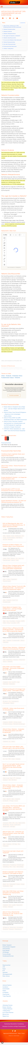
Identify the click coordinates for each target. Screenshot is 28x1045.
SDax (19, 844)
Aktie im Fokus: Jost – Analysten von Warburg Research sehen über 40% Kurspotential (13, 833)
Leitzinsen (13, 560)
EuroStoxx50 (5, 800)
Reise (11, 866)
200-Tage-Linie (6, 927)
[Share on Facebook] (2, 18)
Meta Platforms (19, 537)
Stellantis (17, 377)
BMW (10, 823)
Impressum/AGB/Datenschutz (10, 1033)
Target (11, 886)
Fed (16, 558)
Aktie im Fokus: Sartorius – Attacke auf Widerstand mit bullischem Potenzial (14, 648)
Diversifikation (12, 621)
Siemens (13, 741)
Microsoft (5, 539)
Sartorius (5, 661)
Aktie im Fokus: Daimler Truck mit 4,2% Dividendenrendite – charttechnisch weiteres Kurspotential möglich (14, 587)
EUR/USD (11, 722)
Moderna (18, 884)
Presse (23, 1033)
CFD (4, 967)
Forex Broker (6, 950)
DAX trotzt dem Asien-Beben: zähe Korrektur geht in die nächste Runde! (13, 747)
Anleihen (4, 558)
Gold (10, 682)
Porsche (11, 824)
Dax (23, 535)
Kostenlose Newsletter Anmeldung (14, 1024)
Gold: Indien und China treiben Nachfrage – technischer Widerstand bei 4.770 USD (13, 668)
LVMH (18, 623)
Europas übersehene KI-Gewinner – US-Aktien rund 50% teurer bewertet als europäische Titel (13, 501)
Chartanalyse (15, 659)
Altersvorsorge (6, 778)
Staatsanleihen (19, 905)
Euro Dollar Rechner (8, 1012)
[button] (2, 1042)
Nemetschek (5, 929)
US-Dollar (5, 906)
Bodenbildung (9, 659)
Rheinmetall (10, 539)
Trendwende (11, 929)
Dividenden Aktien (17, 376)
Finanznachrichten (6, 443)
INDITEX (22, 621)
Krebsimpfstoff (12, 884)
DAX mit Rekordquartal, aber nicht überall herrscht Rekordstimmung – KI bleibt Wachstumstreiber (14, 525)
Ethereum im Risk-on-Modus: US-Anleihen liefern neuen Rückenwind (13, 545)
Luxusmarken (13, 623)
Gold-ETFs (14, 682)
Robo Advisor (6, 976)
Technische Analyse (6, 581)
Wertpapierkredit (7, 974)
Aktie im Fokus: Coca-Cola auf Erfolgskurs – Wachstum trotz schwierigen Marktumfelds (15, 414)
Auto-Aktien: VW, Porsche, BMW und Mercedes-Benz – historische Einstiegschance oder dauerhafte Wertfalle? (14, 808)
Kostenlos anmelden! (14, 395)
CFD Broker (6, 952)
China (16, 823)
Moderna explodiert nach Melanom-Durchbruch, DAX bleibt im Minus (13, 872)
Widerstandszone (18, 929)
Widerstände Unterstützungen (19, 724)
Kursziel (16, 800)
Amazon (12, 535)
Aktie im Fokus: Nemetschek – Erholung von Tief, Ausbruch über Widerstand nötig (13, 913)
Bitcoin (8, 558)
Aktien (3, 376)
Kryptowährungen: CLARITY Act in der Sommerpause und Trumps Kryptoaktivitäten (12, 489)
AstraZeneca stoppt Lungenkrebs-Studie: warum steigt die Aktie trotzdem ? (13, 454)
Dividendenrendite (6, 602)
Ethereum (13, 558)
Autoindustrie (5, 823)
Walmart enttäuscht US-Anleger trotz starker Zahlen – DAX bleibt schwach (14, 690)
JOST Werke (14, 844)
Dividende (8, 376)
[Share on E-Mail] (17, 18)
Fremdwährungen (20, 864)
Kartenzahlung (6, 866)
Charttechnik (9, 600)
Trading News (6, 1010)
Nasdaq (22, 884)
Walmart (12, 703)
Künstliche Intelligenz (11, 537)
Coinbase (8, 579)
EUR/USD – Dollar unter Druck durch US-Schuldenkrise (13, 709)
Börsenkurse (5, 701)
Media (19, 1033)
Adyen (4, 799)
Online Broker (6, 948)
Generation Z (5, 780)
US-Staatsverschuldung (7, 724)
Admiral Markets (7, 985)
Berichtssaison (18, 535)
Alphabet (8, 535)
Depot (11, 778)
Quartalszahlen (17, 824)
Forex (4, 969)
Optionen (5, 972)
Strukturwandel (6, 826)
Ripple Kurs (6, 1016)
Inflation (4, 623)
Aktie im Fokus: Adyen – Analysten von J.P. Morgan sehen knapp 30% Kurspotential (13, 786)
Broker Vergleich (7, 945)
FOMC (9, 759)
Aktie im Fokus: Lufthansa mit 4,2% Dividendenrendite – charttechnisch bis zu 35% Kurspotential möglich (13, 629)
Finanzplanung (13, 864)
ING (10, 780)
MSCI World (14, 780)
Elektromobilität (22, 823)
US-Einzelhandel (6, 703)
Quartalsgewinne (15, 701)
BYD (13, 823)
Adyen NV (8, 799)
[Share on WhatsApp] (13, 18)
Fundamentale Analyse (7, 377)
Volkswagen (12, 826)
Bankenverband (6, 864)
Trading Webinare (7, 1009)
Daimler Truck (15, 600)
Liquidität (13, 905)
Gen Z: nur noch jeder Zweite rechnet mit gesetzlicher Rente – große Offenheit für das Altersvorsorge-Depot (13, 766)
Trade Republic (7, 996)
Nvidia (17, 560)
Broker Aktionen (7, 1007)
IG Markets (5, 992)
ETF (14, 778)
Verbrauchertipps (20, 866)
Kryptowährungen (6, 560)
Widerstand (10, 661)
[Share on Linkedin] (9, 18)
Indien (18, 682)
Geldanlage (18, 778)
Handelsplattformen (8, 956)
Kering (8, 623)
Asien (8, 621)
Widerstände (5, 642)
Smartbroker (6, 994)
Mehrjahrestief (22, 659)
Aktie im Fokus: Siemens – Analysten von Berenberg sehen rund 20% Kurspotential (13, 730)
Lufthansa (22, 640)
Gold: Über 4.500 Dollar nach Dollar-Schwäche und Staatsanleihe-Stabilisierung (13, 892)
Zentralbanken (12, 684)
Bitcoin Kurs (6, 1014)
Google (4, 537)
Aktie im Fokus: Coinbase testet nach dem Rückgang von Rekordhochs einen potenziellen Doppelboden (13, 567)
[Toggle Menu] (2, 6)
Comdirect (5, 987)
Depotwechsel (6, 965)
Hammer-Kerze (13, 927)
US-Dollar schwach (17, 722)
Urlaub (14, 866)
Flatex (4, 990)
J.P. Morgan (11, 800)
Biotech (4, 884)
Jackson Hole (20, 558)
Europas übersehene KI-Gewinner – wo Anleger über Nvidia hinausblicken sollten (14, 478)
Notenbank (18, 759)
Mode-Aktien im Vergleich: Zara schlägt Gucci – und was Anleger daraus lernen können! (14, 408)
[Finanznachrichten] (6, 438)
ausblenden (22, 22)
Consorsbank (6, 989)
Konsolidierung (20, 927)
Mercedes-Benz (6, 824)
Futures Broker (7, 954)
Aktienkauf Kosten (7, 1005)
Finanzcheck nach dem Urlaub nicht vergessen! (13, 852)
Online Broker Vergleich (9, 947)
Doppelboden (14, 579)
